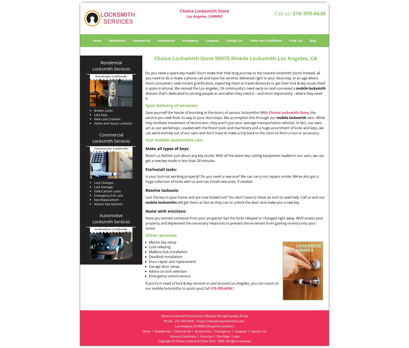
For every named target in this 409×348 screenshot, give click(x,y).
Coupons (212, 41)
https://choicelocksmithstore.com (220, 321)
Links (236, 336)
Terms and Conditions (265, 41)
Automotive (166, 41)
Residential (117, 41)
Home (97, 41)
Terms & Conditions (182, 336)
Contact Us (234, 41)
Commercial (141, 41)
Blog (313, 41)
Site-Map (223, 336)
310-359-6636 (309, 13)
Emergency (190, 41)
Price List (295, 41)
